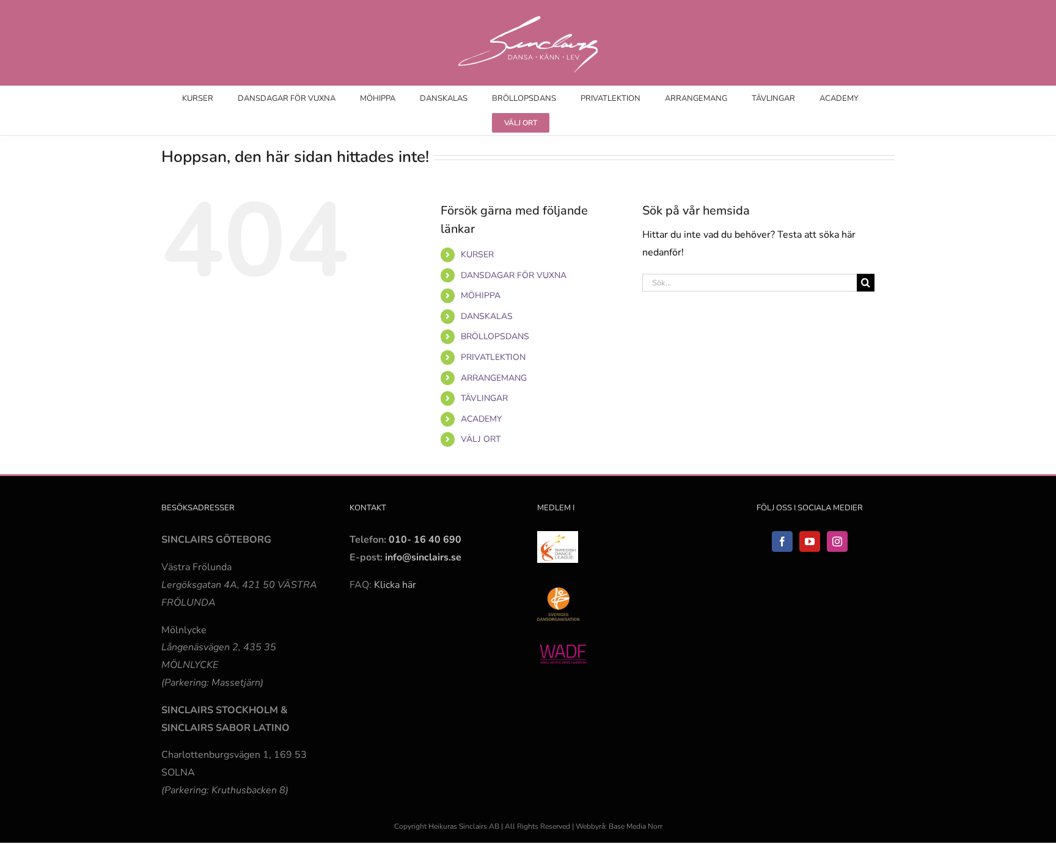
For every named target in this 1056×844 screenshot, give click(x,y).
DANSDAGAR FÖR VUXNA (513, 275)
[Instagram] (837, 541)
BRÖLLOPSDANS (495, 336)
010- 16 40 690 (425, 539)
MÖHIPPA (481, 295)
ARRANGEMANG (494, 378)
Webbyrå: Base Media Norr (619, 826)
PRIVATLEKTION (493, 357)
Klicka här (395, 585)
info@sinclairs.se (422, 557)
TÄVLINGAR (484, 398)
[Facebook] (782, 541)
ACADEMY (481, 419)
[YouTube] (809, 541)
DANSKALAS (487, 316)
